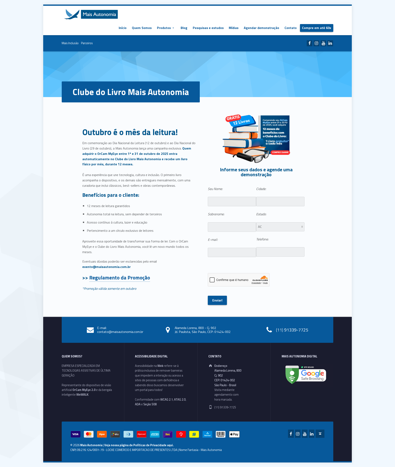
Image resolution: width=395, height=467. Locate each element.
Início (123, 27)
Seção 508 (150, 404)
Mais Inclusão (70, 43)
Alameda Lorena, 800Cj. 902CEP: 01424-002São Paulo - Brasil (227, 377)
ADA (138, 404)
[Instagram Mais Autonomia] (316, 43)
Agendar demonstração (261, 27)
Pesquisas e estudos (208, 27)
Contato (291, 27)
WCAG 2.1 (166, 399)
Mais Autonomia (91, 445)
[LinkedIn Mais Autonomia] (330, 43)
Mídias (233, 27)
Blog (184, 27)
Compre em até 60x (316, 27)
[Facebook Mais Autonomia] (310, 43)
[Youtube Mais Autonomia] (323, 43)
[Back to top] (320, 434)
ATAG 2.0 (180, 399)
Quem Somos (142, 27)
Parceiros (87, 43)
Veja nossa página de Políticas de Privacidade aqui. (139, 445)
